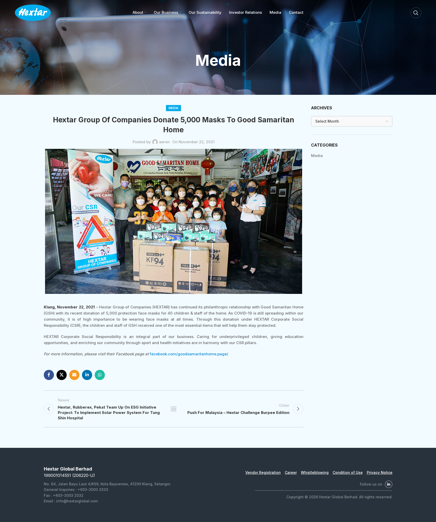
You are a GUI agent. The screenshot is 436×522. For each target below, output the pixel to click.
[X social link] (62, 375)
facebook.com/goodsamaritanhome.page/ (189, 353)
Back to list (173, 409)
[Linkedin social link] (87, 375)
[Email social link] (74, 375)
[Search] (416, 13)
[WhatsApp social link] (100, 375)
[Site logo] (33, 12)
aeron (164, 141)
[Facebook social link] (49, 375)
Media (173, 108)
